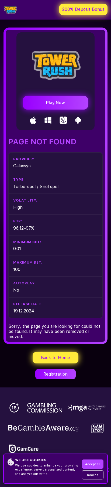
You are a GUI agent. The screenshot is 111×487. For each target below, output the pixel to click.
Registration (55, 374)
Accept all (92, 464)
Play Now (55, 102)
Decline (92, 475)
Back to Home (55, 357)
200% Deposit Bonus (83, 9)
